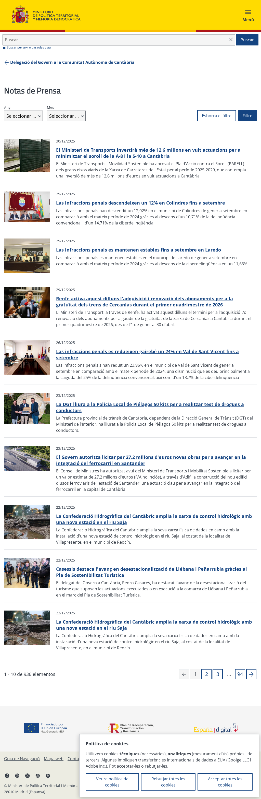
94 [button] (240, 674)
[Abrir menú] (248, 15)
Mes (50, 107)
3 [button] (217, 674)
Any (7, 107)
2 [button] (206, 674)
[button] (251, 674)
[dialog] (169, 765)
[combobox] (23, 116)
